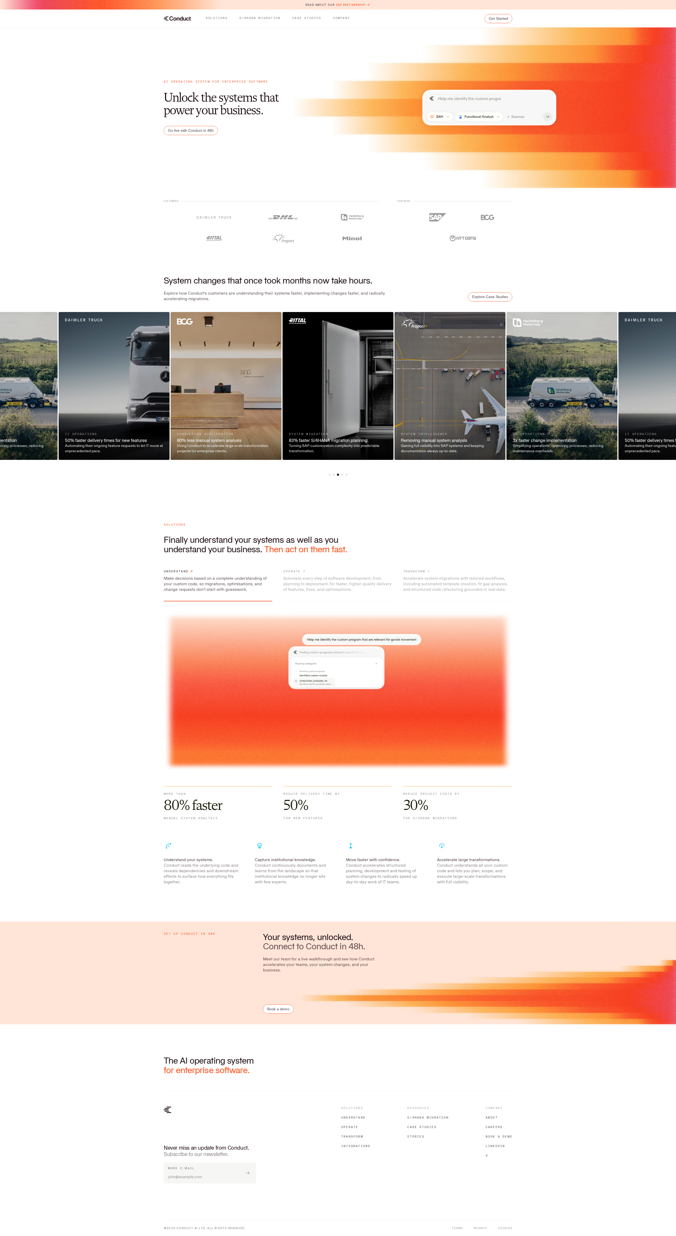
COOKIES (505, 1228)
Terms (457, 1228)
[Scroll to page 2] (334, 475)
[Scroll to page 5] (346, 475)
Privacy (480, 1228)
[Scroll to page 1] (330, 475)
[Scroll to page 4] (342, 475)
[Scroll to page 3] (338, 475)
